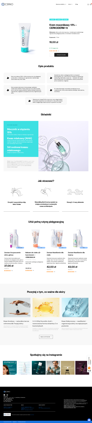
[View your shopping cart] (90, 4)
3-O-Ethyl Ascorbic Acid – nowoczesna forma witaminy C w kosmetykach (45, 323)
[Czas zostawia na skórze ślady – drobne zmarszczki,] (53, 368)
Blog (76, 4)
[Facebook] (4, 395)
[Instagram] (7, 395)
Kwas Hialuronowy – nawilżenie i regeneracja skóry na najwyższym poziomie (74, 323)
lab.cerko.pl (32, 414)
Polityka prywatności (22, 421)
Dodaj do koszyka (61, 54)
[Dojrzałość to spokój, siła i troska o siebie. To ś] (68, 368)
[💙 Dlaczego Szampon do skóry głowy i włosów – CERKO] (24, 368)
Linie (69, 4)
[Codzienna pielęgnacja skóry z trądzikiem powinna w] (10, 368)
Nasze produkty (60, 4)
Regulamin (15, 421)
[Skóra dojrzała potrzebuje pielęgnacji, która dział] (39, 368)
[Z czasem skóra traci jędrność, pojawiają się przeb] (82, 368)
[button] (61, 4)
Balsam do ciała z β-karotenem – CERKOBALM (12, 255)
